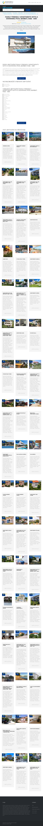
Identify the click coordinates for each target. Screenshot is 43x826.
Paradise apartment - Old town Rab (21, 374)
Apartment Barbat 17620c (21, 146)
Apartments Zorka (34, 293)
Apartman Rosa (33, 219)
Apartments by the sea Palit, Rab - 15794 (7, 293)
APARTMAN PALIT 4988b (6, 645)
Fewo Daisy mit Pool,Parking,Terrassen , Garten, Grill (9, 731)
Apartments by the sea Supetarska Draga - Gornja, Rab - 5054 (21, 294)
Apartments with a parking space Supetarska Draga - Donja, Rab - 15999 (7, 688)
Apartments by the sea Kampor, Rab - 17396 (21, 768)
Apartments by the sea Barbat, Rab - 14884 (7, 182)
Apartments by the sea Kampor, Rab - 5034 (21, 531)
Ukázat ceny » (21, 78)
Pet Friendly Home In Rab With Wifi (21, 687)
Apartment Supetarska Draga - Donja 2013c (7, 455)
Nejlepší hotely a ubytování (36, 809)
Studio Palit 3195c (7, 374)
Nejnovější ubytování (35, 807)
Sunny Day (5, 259)
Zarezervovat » (21, 122)
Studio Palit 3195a (21, 259)
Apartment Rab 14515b (33, 495)
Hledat (28, 10)
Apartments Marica (34, 259)
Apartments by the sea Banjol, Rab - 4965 (34, 182)
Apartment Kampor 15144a (21, 729)
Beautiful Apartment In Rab (34, 413)
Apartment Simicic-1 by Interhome (35, 146)
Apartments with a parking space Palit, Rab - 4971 (35, 645)
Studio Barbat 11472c (20, 495)
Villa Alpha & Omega (21, 454)
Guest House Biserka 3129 (35, 687)
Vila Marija (32, 454)
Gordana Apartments (19, 608)
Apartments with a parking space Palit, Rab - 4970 (7, 220)
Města (35, 2)
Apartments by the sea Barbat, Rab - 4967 (21, 182)
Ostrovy (29, 2)
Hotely (38, 2)
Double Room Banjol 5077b (8, 608)
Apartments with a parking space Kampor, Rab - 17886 (34, 375)
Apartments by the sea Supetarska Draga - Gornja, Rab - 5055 (21, 646)
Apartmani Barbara (34, 728)
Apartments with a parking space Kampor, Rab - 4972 (7, 414)
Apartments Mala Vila (7, 531)
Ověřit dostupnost (35, 199)
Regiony (32, 2)
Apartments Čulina (34, 530)
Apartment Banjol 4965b (34, 608)
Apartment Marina (7, 767)
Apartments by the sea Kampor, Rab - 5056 (34, 768)
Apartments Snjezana (19, 570)
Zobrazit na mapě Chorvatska (26, 23)
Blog (40, 2)
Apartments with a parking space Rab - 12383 (7, 570)
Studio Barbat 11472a (6, 495)
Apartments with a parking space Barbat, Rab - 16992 (34, 570)
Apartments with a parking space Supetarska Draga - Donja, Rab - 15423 (7, 334)
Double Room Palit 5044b (21, 413)
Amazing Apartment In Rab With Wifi (21, 220)
